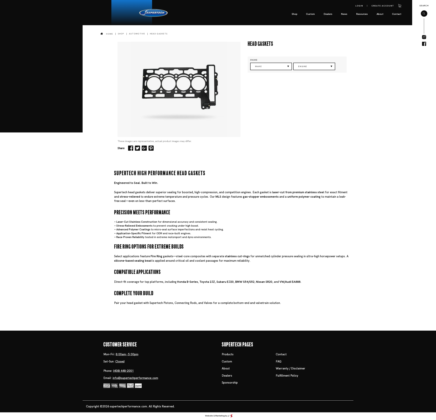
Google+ (144, 148)
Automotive (137, 34)
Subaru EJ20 (225, 282)
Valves (208, 303)
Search (424, 5)
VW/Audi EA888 (289, 282)
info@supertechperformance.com (135, 378)
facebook (424, 44)
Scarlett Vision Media (231, 416)
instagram (424, 37)
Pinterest (151, 148)
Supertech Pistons (161, 303)
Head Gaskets (159, 34)
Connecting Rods (186, 303)
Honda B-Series (187, 282)
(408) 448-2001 (123, 371)
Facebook (130, 148)
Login (359, 5)
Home (109, 34)
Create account (382, 5)
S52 (251, 282)
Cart (399, 6)
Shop (121, 34)
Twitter (137, 148)
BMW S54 (241, 282)
